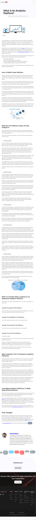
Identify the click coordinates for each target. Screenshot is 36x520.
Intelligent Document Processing (5, 452)
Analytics (30, 423)
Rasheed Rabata (14, 433)
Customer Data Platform (22, 452)
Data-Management (33, 452)
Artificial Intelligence (11, 452)
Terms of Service (21, 512)
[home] (4, 2)
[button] (34, 1)
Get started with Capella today (17, 406)
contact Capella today (7, 423)
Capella (23, 48)
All (1, 452)
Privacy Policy (12, 512)
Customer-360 (16, 452)
